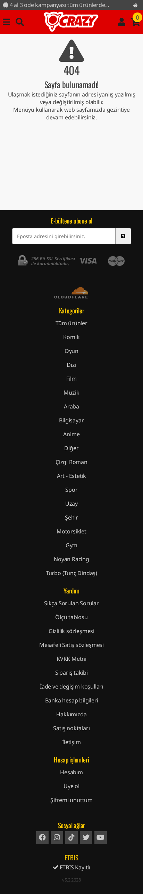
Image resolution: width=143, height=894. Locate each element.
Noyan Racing (71, 559)
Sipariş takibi (71, 672)
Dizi (71, 365)
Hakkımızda (71, 714)
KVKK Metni (71, 659)
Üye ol (71, 786)
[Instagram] (57, 837)
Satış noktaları (71, 728)
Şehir (71, 517)
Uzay (71, 503)
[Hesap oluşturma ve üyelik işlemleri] (121, 22)
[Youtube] (100, 837)
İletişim (71, 742)
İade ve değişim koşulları (71, 686)
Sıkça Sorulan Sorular (71, 603)
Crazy (71, 22)
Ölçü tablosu (71, 617)
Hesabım (71, 772)
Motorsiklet (71, 531)
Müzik (71, 392)
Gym (71, 545)
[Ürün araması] (20, 22)
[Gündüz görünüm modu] (135, 5)
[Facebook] (42, 837)
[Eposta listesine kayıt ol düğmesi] (123, 236)
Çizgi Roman (71, 462)
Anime (71, 434)
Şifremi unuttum (71, 800)
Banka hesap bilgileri (71, 700)
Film (71, 378)
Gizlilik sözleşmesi (71, 631)
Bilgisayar (71, 420)
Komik (71, 337)
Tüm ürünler (71, 323)
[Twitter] (86, 837)
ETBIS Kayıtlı (74, 867)
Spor (71, 490)
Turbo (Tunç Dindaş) (71, 573)
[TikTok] (71, 837)
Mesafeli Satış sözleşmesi (71, 645)
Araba (71, 406)
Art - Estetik (71, 476)
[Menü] (6, 22)
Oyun (71, 351)
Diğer (71, 448)
